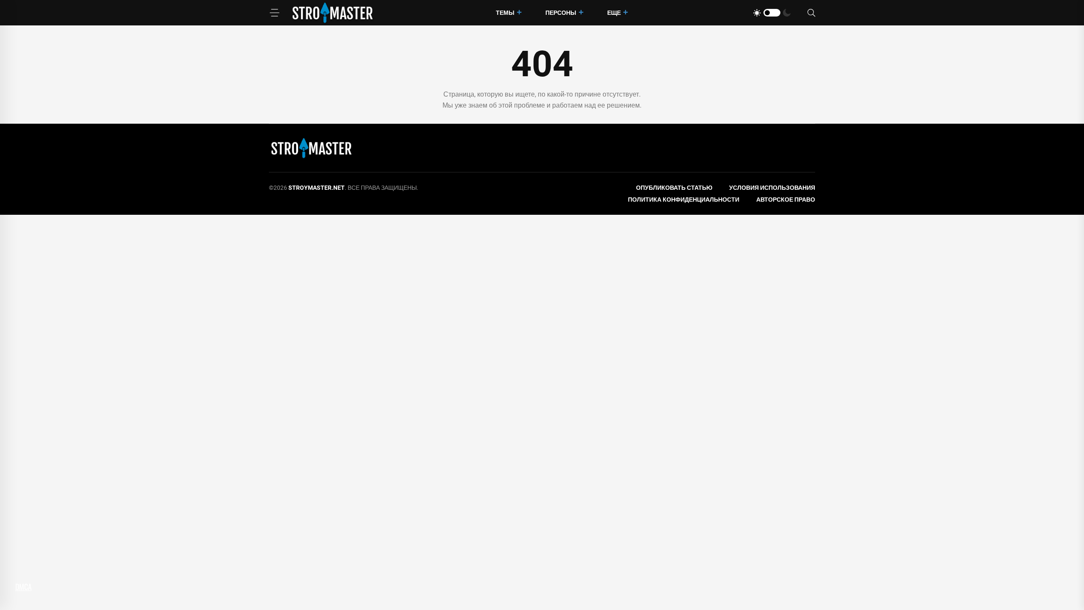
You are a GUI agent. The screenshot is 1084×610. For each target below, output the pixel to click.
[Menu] (274, 12)
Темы (505, 12)
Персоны (560, 12)
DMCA (23, 586)
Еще (614, 12)
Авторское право (785, 199)
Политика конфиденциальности (683, 199)
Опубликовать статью (674, 187)
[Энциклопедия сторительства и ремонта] (332, 12)
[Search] (811, 13)
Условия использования (772, 187)
